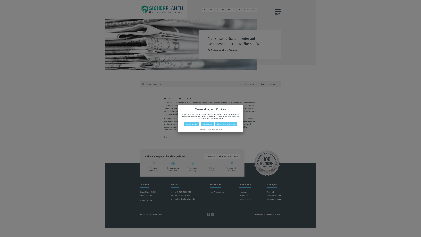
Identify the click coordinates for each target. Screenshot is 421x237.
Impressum (202, 129)
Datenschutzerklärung (215, 129)
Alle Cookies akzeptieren (226, 124)
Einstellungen (207, 124)
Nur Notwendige (191, 124)
